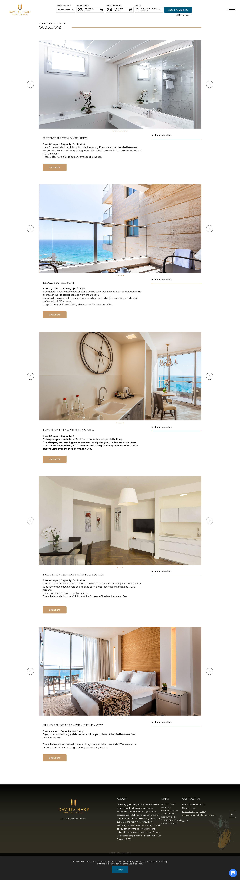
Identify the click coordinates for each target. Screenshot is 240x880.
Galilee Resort (169, 811)
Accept (120, 869)
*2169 (203, 812)
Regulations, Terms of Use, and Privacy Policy (171, 820)
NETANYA (65, 819)
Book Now (54, 167)
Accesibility (168, 814)
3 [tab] (121, 275)
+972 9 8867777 (190, 812)
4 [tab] (123, 275)
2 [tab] (118, 275)
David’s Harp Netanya (168, 805)
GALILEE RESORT (78, 819)
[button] (65, 10)
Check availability (178, 10)
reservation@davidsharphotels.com (199, 815)
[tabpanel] (120, 84)
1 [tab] (116, 275)
